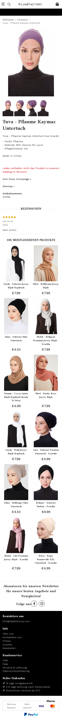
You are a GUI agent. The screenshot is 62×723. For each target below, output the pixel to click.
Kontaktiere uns (12, 637)
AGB (5, 660)
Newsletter (9, 648)
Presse (7, 641)
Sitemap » (9, 186)
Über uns (8, 633)
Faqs (5, 664)
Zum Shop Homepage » (17, 179)
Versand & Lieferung (15, 667)
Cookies (7, 644)
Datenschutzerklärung (16, 671)
